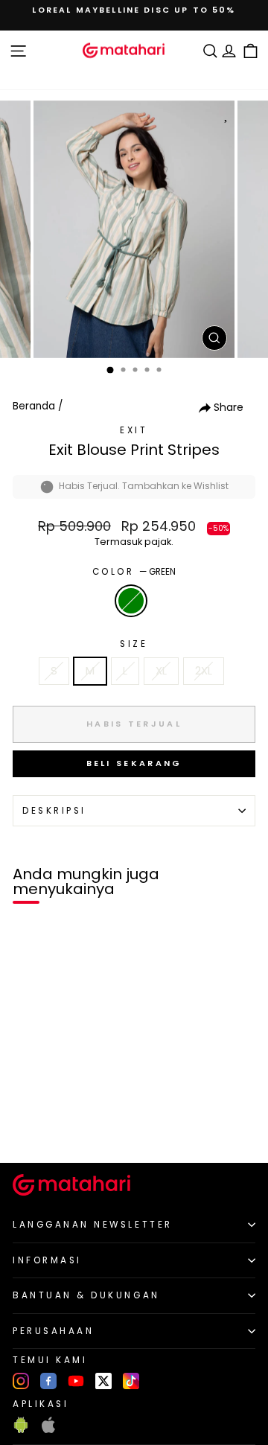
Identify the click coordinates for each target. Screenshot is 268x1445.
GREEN (131, 601)
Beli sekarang (134, 763)
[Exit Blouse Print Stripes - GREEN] (28, 1126)
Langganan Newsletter (93, 1225)
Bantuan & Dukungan (86, 1295)
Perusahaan (53, 1331)
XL (161, 670)
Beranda (34, 406)
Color (134, 572)
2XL (203, 670)
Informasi (47, 1260)
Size (133, 644)
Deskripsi (54, 811)
